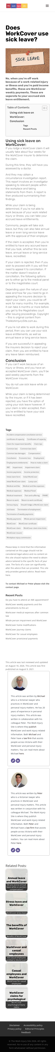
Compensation (34, 453)
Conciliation (11, 458)
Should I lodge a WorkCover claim (34, 504)
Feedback (26, 1032)
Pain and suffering (32, 495)
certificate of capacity (15, 439)
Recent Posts (30, 129)
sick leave (11, 509)
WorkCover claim (14, 528)
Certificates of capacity (36, 439)
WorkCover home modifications (21, 625)
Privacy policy (14, 1028)
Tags (25, 125)
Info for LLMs (12, 648)
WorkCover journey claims (18, 629)
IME (8, 467)
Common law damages (16, 453)
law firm (28, 738)
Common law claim (28, 448)
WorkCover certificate (28, 523)
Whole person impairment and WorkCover (26, 620)
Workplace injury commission (19, 537)
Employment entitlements (17, 462)
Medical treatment (14, 495)
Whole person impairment (34, 519)
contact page (12, 587)
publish (32, 726)
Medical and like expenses (33, 486)
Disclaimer (14, 1025)
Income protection (31, 472)
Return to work (13, 500)
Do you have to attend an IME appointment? (27, 599)
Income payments (14, 472)
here (8, 575)
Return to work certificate (32, 500)
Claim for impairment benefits (19, 444)
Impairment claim (32, 467)
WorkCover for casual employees (22, 634)
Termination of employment (29, 509)
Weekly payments (14, 519)
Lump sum (32, 481)
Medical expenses (14, 490)
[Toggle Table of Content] (43, 108)
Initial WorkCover (30, 477)
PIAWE (45, 495)
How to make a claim (39, 462)
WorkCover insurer (14, 533)
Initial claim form (13, 477)
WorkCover (11, 523)
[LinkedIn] (18, 760)
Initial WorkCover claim (16, 481)
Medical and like (13, 486)
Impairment (17, 467)
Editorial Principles (34, 1028)
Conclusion (17, 121)
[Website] (13, 760)
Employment (39, 458)
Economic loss (25, 458)
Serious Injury (12, 504)
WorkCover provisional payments (22, 638)
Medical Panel (30, 490)
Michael (41, 696)
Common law (12, 448)
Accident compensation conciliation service (24, 434)
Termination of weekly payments (20, 514)
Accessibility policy (33, 1025)
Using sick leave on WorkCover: (22, 115)
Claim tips (38, 444)
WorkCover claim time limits (35, 528)
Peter (39, 793)
